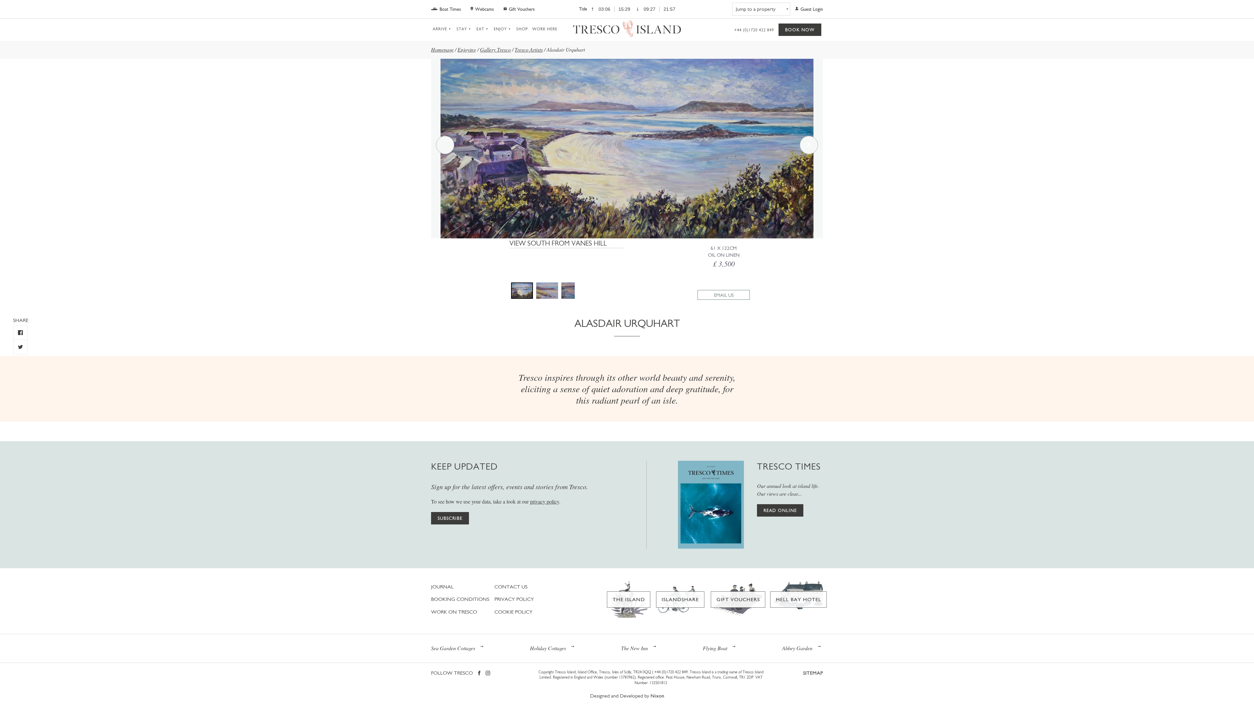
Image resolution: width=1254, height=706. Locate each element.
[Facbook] (479, 673)
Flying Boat (715, 648)
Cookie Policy (513, 612)
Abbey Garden (797, 648)
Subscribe (450, 518)
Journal (442, 587)
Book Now (800, 29)
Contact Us (510, 587)
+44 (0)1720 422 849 (754, 30)
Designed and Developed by (627, 696)
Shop (522, 29)
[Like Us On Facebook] (20, 332)
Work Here (544, 29)
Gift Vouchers (522, 9)
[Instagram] (488, 673)
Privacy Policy (514, 599)
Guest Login (811, 9)
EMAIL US (724, 295)
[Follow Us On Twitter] (20, 347)
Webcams (484, 9)
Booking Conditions (460, 599)
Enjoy (500, 29)
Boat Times (450, 9)
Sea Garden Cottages (453, 648)
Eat (480, 29)
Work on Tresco (454, 612)
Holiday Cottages (548, 648)
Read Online (780, 510)
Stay (462, 29)
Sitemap (813, 673)
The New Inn (634, 648)
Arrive (440, 29)
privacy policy (544, 501)
